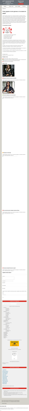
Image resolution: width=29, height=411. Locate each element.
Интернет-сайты (8, 327)
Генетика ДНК (7, 312)
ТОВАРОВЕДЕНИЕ (6, 335)
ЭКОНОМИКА (5, 334)
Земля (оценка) (8, 323)
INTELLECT (5, 336)
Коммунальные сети (8, 330)
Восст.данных (7, 328)
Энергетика (7, 331)
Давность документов (8, 318)
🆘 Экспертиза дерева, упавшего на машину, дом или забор (10, 58)
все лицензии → (4, 363)
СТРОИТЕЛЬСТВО (6, 320)
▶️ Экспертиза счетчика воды (6, 152)
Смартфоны (7, 326)
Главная (5, 6)
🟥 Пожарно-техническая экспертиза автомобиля (9, 78)
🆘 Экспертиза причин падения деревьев (7, 61)
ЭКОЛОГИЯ (5, 307)
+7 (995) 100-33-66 (21, 1)
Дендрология (4, 8)
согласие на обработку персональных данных (10, 291)
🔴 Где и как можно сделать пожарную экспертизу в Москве (10, 210)
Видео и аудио (7, 319)
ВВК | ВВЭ (7, 315)
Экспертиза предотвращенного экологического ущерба (14, 349)
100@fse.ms (21, 2)
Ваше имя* (3, 282)
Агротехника (7, 308)
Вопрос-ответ (11, 6)
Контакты (24, 6)
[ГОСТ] (14, 359)
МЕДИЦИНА (5, 311)
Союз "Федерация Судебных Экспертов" (14, 401)
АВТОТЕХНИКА (5, 332)
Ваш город (3, 288)
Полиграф (7, 316)
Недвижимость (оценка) (8, 322)
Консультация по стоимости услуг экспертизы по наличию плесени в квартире (14, 392)
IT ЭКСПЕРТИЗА (5, 324)
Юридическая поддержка (14, 301)
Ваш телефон (4, 285)
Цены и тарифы (17, 6)
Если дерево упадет (5, 54)
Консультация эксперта (14, 388)
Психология (7, 314)
